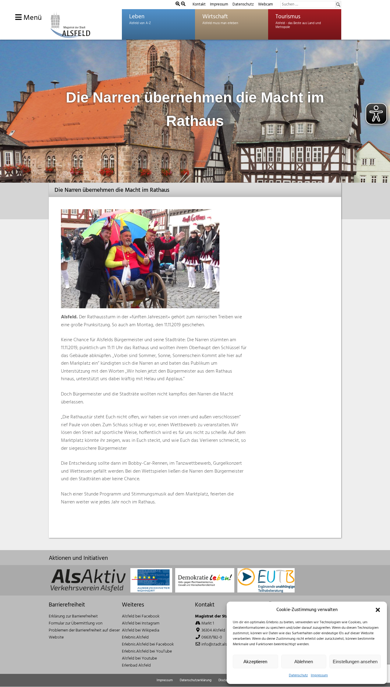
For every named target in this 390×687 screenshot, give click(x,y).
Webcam (265, 4)
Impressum (319, 675)
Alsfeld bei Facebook (140, 616)
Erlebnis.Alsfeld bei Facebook (148, 644)
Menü (32, 18)
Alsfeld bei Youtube (139, 658)
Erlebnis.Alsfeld (135, 637)
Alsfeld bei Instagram (140, 623)
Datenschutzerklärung (195, 680)
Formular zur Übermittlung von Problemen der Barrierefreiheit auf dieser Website (84, 630)
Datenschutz (298, 675)
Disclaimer (226, 680)
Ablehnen (303, 661)
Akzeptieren (255, 661)
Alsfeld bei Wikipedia (140, 630)
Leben (136, 16)
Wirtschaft (215, 16)
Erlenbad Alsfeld (136, 665)
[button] (378, 610)
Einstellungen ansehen (355, 661)
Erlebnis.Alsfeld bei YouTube (147, 651)
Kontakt (199, 4)
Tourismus (287, 16)
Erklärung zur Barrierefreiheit (73, 616)
